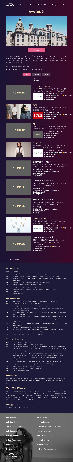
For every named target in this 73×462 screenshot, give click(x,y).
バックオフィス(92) (46, 380)
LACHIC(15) (53, 312)
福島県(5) (44, 274)
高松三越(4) (16, 327)
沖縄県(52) (15, 291)
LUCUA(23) (15, 316)
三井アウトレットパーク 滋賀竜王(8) (27, 364)
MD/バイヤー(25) (58, 378)
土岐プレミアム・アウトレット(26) (29, 357)
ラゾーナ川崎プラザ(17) (53, 308)
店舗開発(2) (38, 380)
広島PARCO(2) (55, 323)
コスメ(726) (42, 393)
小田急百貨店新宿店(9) (26, 306)
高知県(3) (34, 287)
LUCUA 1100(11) (60, 319)
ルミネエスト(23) (25, 308)
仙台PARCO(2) (16, 303)
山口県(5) (40, 284)
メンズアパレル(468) (23, 391)
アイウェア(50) (58, 395)
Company (55, 5)
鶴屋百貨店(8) (19, 332)
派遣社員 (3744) (9, 408)
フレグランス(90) (59, 393)
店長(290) (31, 378)
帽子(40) (52, 395)
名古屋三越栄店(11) (44, 312)
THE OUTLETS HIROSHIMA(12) (35, 366)
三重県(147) (19, 280)
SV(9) (36, 378)
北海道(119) (16, 271)
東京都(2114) (48, 276)
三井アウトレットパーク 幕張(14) (39, 346)
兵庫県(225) (35, 282)
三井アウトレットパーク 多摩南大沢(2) (21, 346)
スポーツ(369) (25, 397)
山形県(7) (39, 274)
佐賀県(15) (22, 289)
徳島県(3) (15, 287)
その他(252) (12, 383)
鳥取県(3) (15, 284)
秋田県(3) (33, 274)
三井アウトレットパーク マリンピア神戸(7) (41, 361)
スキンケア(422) (50, 393)
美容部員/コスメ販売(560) (22, 378)
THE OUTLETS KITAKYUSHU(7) (37, 368)
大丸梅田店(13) (20, 319)
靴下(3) (58, 397)
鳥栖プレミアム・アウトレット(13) (21, 368)
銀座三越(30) (16, 306)
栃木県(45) (22, 276)
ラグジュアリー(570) (46, 391)
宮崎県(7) (47, 289)
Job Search (27, 5)
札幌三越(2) (28, 301)
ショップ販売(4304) (10, 378)
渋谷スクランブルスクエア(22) (25, 310)
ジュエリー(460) (20, 395)
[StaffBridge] (10, 4)
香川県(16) (21, 287)
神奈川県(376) (56, 276)
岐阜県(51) (52, 278)
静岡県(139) (58, 278)
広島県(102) (33, 284)
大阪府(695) (29, 282)
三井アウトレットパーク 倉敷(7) (20, 366)
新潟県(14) (15, 278)
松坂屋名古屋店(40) (34, 312)
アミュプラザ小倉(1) (17, 329)
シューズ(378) (45, 395)
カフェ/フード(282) (22, 399)
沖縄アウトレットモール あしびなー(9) (21, 370)
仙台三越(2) (23, 303)
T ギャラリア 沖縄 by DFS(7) (37, 334)
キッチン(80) (17, 397)
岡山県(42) (27, 284)
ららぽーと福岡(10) (39, 332)
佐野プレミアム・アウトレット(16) (41, 348)
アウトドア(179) (32, 397)
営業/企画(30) (17, 380)
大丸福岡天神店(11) (45, 329)
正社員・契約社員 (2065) (20, 408)
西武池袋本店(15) (36, 306)
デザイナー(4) (42, 378)
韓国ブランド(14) (27, 393)
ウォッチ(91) (29, 395)
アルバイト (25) (30, 408)
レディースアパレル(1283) (12, 391)
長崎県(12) (28, 289)
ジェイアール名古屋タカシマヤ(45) (21, 312)
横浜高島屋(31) (43, 308)
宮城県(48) (27, 274)
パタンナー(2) (50, 378)
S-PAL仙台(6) (30, 303)
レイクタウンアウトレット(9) (57, 348)
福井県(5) (34, 278)
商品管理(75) (25, 380)
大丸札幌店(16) (35, 301)
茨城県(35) (15, 276)
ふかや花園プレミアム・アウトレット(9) (34, 353)
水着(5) (39, 397)
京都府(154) (22, 282)
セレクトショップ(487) (35, 391)
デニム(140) (35, 393)
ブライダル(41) (13, 399)
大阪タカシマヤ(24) (45, 316)
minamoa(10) (20, 325)
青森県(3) (15, 274)
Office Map (47, 5)
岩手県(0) (21, 274)
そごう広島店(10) (27, 323)
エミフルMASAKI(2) (34, 327)
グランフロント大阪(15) (25, 316)
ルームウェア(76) (46, 397)
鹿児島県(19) (53, 289)
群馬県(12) (28, 276)
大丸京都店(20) (54, 316)
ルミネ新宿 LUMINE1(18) (54, 306)
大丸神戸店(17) (52, 319)
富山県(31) (22, 278)
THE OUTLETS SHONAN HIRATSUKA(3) (53, 353)
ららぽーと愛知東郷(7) (21, 314)
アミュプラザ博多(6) (50, 332)
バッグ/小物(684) (37, 395)
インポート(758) (55, 391)
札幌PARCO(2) (54, 301)
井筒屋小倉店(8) (35, 329)
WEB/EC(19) (55, 380)
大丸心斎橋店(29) (36, 316)
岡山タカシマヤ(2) (17, 323)
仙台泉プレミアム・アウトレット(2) (38, 344)
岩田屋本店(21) (27, 329)
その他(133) (30, 399)
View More (63, 5)
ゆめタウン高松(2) (44, 327)
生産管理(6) (31, 380)
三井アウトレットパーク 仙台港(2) (20, 344)
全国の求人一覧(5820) (18, 293)
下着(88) (54, 397)
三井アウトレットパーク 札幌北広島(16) (22, 342)
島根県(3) (21, 284)
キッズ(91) (13, 395)
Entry (20, 5)
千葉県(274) (41, 276)
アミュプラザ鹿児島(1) (29, 332)
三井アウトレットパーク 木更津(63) (24, 348)
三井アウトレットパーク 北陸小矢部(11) (47, 357)
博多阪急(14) (54, 329)
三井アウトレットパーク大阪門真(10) (44, 364)
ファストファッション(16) (16, 393)
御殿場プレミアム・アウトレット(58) (21, 355)
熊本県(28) (35, 289)
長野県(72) (45, 278)
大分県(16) (41, 289)
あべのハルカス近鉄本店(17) (41, 319)
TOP (7, 259)
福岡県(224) (16, 289)
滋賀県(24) (15, 282)
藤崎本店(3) (37, 303)
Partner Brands (37, 5)
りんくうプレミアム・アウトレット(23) (22, 361)
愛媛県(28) (27, 287)
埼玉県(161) (34, 276)
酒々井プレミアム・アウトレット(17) (37, 351)
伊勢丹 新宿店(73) (34, 308)
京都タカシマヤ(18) (29, 319)
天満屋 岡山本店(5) (46, 323)
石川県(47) (28, 278)
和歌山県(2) (48, 282)
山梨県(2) (40, 278)
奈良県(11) (42, 282)
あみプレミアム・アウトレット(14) (54, 351)
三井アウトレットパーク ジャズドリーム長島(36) (42, 355)
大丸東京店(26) (44, 306)
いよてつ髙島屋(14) (24, 327)
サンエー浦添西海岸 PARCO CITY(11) (21, 334)
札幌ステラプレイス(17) (18, 301)
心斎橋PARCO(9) (16, 321)
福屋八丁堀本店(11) (36, 323)
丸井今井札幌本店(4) (44, 301)
